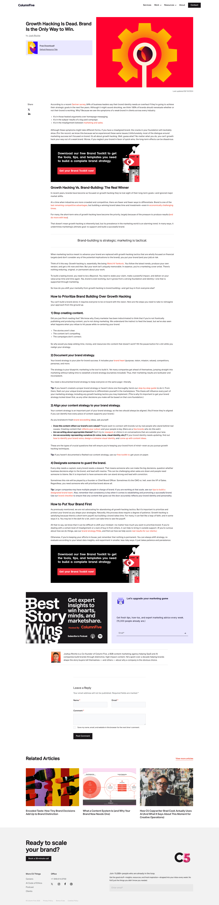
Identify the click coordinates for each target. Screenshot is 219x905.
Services (147, 5)
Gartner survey (78, 105)
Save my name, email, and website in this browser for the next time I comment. (108, 727)
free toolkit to (123, 455)
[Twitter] (52, 884)
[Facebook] (65, 884)
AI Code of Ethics (34, 883)
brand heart (119, 361)
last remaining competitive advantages (69, 205)
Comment (78, 711)
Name (76, 700)
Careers (29, 879)
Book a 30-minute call (38, 859)
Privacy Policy (48, 901)
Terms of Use (60, 901)
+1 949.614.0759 (58, 879)
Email (115, 700)
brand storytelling (82, 420)
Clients (29, 891)
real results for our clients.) (144, 531)
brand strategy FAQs (91, 531)
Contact (194, 5)
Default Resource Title (49, 49)
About (182, 5)
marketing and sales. (93, 123)
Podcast (30, 887)
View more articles (184, 759)
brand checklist (65, 496)
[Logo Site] (26, 5)
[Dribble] (71, 884)
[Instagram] (59, 884)
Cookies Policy (73, 901)
